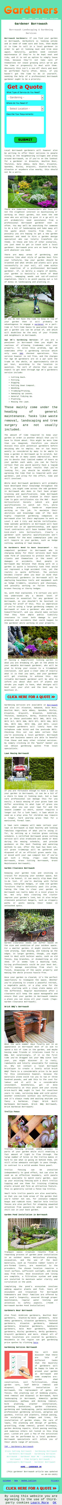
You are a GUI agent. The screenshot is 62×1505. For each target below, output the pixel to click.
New (16, 1481)
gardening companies (40, 516)
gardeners (35, 483)
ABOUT (37, 18)
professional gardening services (22, 1412)
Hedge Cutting (28, 1481)
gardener (9, 79)
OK (54, 1502)
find (13, 1315)
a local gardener (44, 47)
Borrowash (52, 705)
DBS (21, 353)
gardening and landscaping (19, 1409)
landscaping (29, 228)
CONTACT (44, 18)
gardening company (44, 607)
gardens (33, 52)
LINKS (30, 18)
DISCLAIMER (54, 18)
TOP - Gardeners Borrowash (18, 1447)
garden (54, 38)
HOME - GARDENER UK (31, 1467)
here (35, 1343)
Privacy (55, 1481)
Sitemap (7, 1481)
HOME (24, 18)
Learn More (40, 1502)
